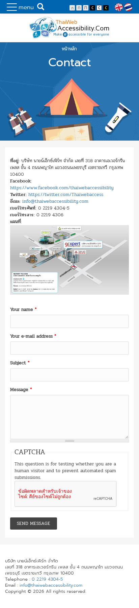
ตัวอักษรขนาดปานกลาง (79, 7)
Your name (23, 309)
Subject (20, 363)
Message (21, 389)
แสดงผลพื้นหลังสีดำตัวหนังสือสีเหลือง (106, 7)
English (119, 7)
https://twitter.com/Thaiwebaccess (65, 194)
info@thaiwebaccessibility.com (55, 201)
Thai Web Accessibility (69, 28)
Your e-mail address (33, 336)
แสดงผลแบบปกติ (99, 7)
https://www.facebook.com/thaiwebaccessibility (62, 187)
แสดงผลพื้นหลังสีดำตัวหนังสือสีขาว (92, 7)
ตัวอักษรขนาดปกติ (72, 7)
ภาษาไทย (128, 7)
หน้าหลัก (69, 48)
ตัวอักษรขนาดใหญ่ (85, 7)
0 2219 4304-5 (47, 579)
